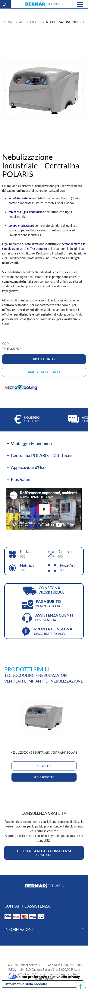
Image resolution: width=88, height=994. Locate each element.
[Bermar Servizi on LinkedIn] (52, 952)
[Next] (82, 90)
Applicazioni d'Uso (28, 467)
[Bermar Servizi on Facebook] (37, 952)
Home (8, 22)
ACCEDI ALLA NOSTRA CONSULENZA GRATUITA (43, 853)
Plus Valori (20, 479)
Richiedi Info (44, 359)
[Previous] (5, 90)
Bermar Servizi (28, 965)
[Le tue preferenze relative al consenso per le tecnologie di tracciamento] (80, 986)
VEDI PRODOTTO (44, 777)
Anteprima (44, 765)
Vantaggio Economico (31, 443)
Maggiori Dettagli (44, 372)
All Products (30, 22)
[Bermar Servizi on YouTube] (44, 952)
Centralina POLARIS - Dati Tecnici (43, 455)
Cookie (24, 974)
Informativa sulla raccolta (26, 984)
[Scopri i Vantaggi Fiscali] (24, 920)
